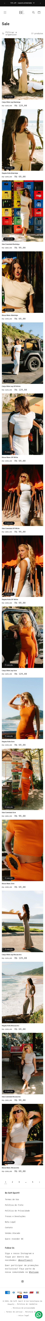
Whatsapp (34, 1272)
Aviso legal (24, 1315)
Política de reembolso (27, 1304)
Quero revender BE (14, 1239)
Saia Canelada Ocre (9, 812)
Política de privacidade (24, 1308)
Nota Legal (10, 1222)
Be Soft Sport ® (17, 1301)
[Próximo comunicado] (40, 3)
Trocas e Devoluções (15, 1216)
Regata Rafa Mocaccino (10, 1026)
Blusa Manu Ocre (8, 883)
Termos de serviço (14, 1312)
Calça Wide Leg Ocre (9, 670)
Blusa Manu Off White (10, 457)
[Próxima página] (39, 1182)
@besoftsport (25, 1260)
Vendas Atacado (12, 1233)
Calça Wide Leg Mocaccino (12, 955)
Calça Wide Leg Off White (11, 386)
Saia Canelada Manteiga (10, 244)
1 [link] (5, 1182)
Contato (8, 1228)
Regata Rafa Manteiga (10, 173)
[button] (5, 12)
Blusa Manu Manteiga (10, 315)
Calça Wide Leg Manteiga (11, 102)
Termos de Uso (12, 1199)
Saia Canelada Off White (11, 528)
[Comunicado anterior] (4, 3)
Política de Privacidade (17, 1211)
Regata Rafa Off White (10, 599)
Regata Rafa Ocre (8, 742)
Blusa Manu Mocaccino (10, 1168)
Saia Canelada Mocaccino (11, 1097)
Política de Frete (14, 1205)
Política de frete (33, 1312)
